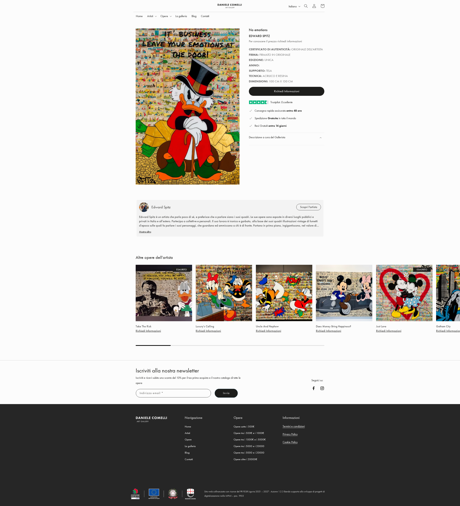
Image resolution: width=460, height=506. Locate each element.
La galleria (190, 446)
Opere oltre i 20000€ (245, 459)
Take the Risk (143, 326)
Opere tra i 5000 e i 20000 (249, 446)
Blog (187, 452)
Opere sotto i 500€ (244, 426)
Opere (188, 439)
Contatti (189, 459)
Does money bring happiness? (333, 326)
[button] (151, 16)
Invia (226, 393)
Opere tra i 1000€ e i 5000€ (250, 439)
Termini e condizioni (294, 426)
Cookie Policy (290, 442)
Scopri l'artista (308, 207)
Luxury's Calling (205, 326)
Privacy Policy (290, 434)
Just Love (381, 326)
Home (188, 426)
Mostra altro (145, 231)
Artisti (187, 433)
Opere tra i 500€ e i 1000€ (249, 433)
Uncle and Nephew (267, 326)
